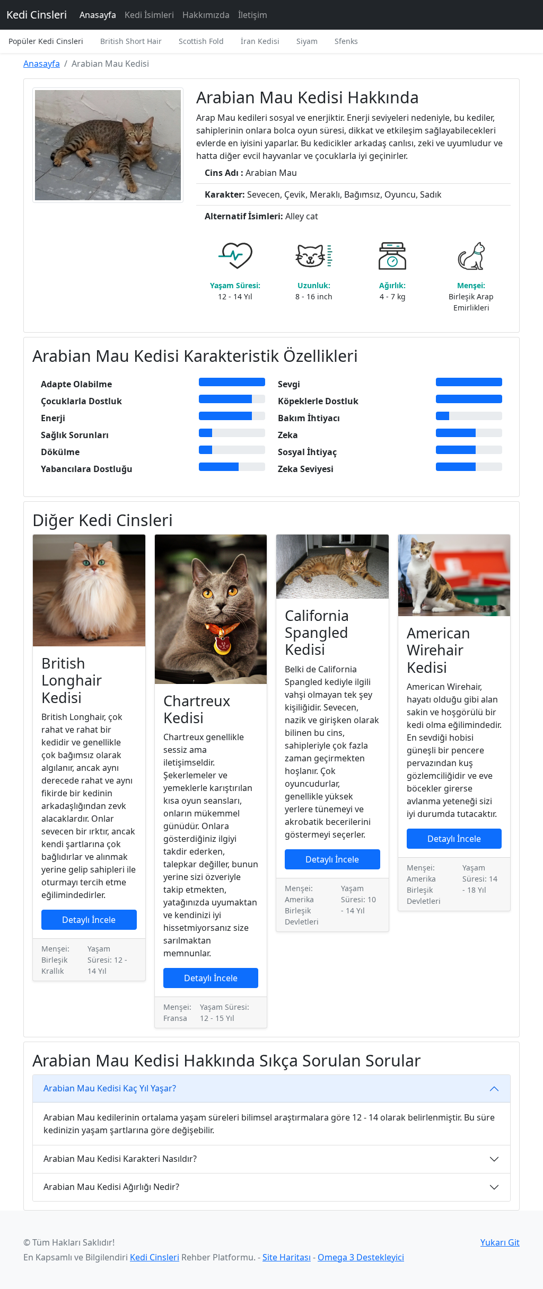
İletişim (252, 15)
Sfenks (346, 41)
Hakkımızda (206, 15)
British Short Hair (131, 41)
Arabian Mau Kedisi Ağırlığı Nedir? (111, 1187)
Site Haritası (286, 1257)
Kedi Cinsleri (36, 14)
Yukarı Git (500, 1242)
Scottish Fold (201, 41)
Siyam (307, 41)
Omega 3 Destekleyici (361, 1257)
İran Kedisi (260, 41)
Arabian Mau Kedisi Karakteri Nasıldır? (120, 1158)
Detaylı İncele (89, 920)
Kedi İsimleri (149, 15)
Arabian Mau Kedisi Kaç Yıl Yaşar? (109, 1088)
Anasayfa (98, 15)
